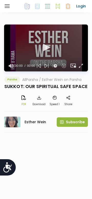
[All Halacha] (47, 6)
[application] (46, 47)
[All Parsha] (58, 6)
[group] (11, 65)
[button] (81, 6)
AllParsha (30, 79)
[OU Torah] (27, 6)
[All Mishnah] (37, 6)
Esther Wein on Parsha (62, 79)
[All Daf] (68, 6)
